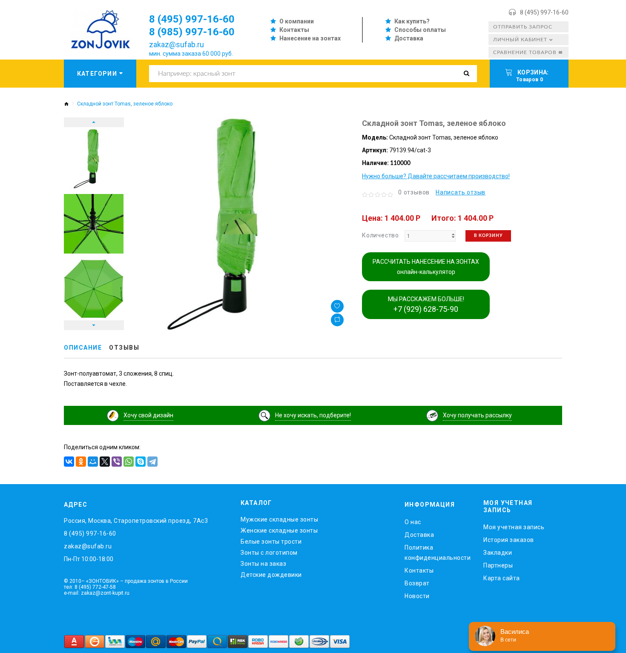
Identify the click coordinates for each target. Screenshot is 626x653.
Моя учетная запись (513, 527)
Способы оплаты (420, 29)
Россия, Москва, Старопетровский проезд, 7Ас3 (136, 520)
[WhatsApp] (128, 461)
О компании (296, 21)
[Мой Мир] (93, 461)
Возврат (417, 583)
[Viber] (117, 461)
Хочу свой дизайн (148, 415)
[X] (105, 461)
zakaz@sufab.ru (176, 44)
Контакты (294, 29)
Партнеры (498, 565)
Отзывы (124, 347)
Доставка (408, 38)
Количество (380, 235)
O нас (413, 522)
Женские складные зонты (279, 530)
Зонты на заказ (263, 563)
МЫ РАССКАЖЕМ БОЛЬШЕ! (426, 305)
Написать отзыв (460, 192)
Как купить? (412, 21)
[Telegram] (152, 461)
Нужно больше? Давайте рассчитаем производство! (436, 176)
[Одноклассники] (81, 461)
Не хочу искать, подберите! (313, 415)
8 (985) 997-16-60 (192, 32)
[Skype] (140, 461)
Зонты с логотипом (269, 552)
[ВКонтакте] (69, 461)
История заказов (508, 539)
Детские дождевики (271, 574)
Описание (83, 347)
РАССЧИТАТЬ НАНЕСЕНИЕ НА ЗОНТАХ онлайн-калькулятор (426, 266)
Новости (417, 596)
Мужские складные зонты (279, 519)
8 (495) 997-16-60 (544, 12)
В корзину (488, 236)
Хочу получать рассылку (477, 415)
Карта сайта (501, 578)
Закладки (497, 552)
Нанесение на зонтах (310, 38)
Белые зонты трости (271, 541)
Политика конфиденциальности (438, 552)
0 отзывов (414, 192)
